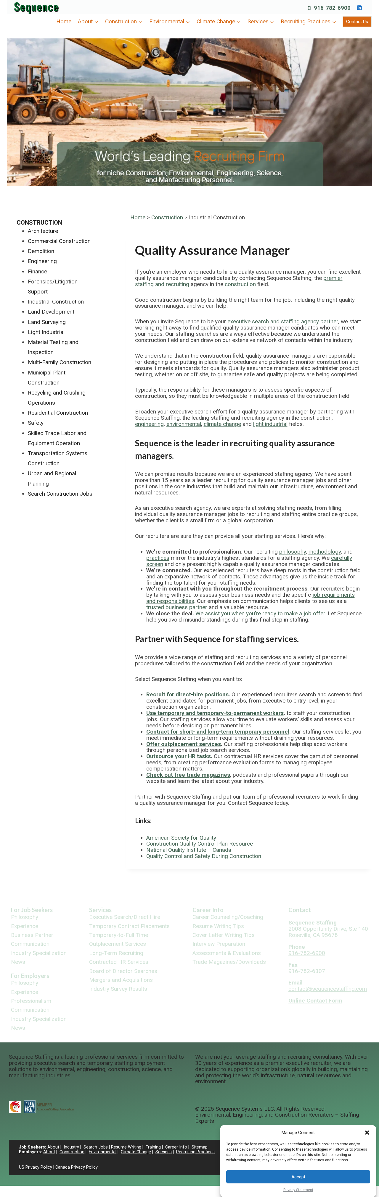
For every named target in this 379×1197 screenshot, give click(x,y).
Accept (298, 1177)
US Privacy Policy (35, 1167)
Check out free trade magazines (188, 774)
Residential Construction (58, 412)
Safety (36, 422)
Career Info (208, 909)
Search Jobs (95, 1147)
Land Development (51, 311)
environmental (183, 424)
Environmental (102, 1151)
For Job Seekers (32, 909)
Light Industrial (46, 332)
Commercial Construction (59, 241)
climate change (222, 424)
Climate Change (136, 1151)
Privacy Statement (298, 1190)
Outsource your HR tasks (178, 756)
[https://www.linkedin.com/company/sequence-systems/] (359, 7)
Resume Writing (126, 1147)
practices (157, 557)
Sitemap (200, 1147)
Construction (167, 217)
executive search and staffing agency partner (282, 321)
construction (240, 284)
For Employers (30, 975)
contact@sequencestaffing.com (327, 988)
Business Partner (32, 935)
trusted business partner (176, 607)
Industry (71, 1147)
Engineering (42, 261)
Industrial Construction (56, 301)
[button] (367, 1133)
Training (153, 1147)
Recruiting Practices (195, 1151)
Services (100, 909)
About (53, 1147)
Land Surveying (47, 322)
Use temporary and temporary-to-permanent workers (215, 713)
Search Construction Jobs (60, 493)
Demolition (41, 251)
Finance (37, 271)
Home (63, 21)
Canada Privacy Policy (76, 1167)
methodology (325, 551)
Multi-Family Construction (59, 362)
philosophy (292, 551)
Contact (299, 909)
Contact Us (357, 21)
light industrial (270, 424)
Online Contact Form (315, 1000)
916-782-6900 (306, 953)
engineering (149, 424)
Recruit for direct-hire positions (187, 694)
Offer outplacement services (183, 744)
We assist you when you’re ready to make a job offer (260, 613)
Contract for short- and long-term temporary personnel (217, 731)
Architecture (43, 231)
